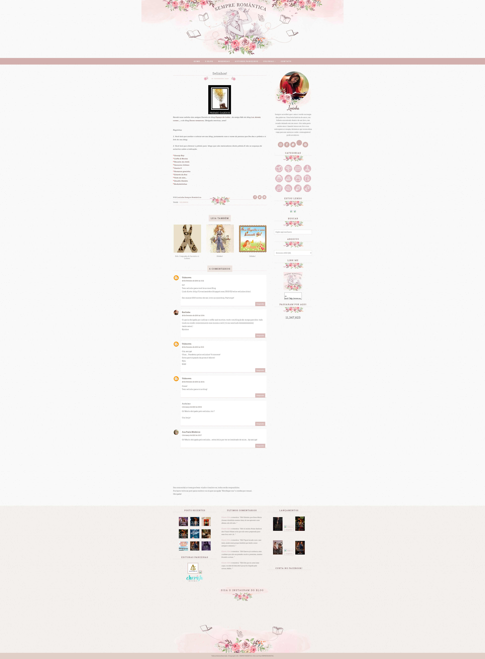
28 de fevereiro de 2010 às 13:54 (193, 315)
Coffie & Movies (181, 159)
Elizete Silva (226, 517)
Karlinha (186, 312)
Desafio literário (181, 181)
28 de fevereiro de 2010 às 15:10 (193, 347)
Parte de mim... (180, 178)
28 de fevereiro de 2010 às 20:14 (193, 382)
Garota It (178, 168)
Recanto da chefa (181, 162)
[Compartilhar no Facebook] (255, 197)
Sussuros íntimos (181, 165)
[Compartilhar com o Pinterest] (264, 197)
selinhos (184, 202)
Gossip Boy (179, 155)
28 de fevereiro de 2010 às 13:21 (193, 281)
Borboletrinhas (180, 184)
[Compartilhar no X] (260, 197)
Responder (260, 304)
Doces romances (196, 120)
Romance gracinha (182, 171)
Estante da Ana (180, 175)
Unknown (186, 277)
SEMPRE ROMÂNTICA (245, 656)
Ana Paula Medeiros (191, 432)
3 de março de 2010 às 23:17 (192, 435)
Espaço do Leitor (223, 117)
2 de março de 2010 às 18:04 (192, 407)
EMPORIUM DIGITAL (268, 656)
